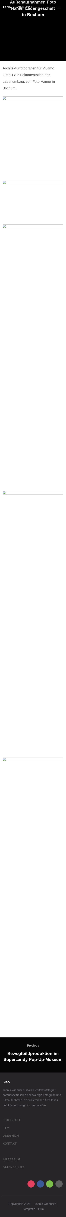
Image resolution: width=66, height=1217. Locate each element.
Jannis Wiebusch (18, 7)
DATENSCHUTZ (13, 1167)
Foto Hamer (41, 81)
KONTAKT (10, 1143)
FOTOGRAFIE (12, 1120)
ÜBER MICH (11, 1135)
